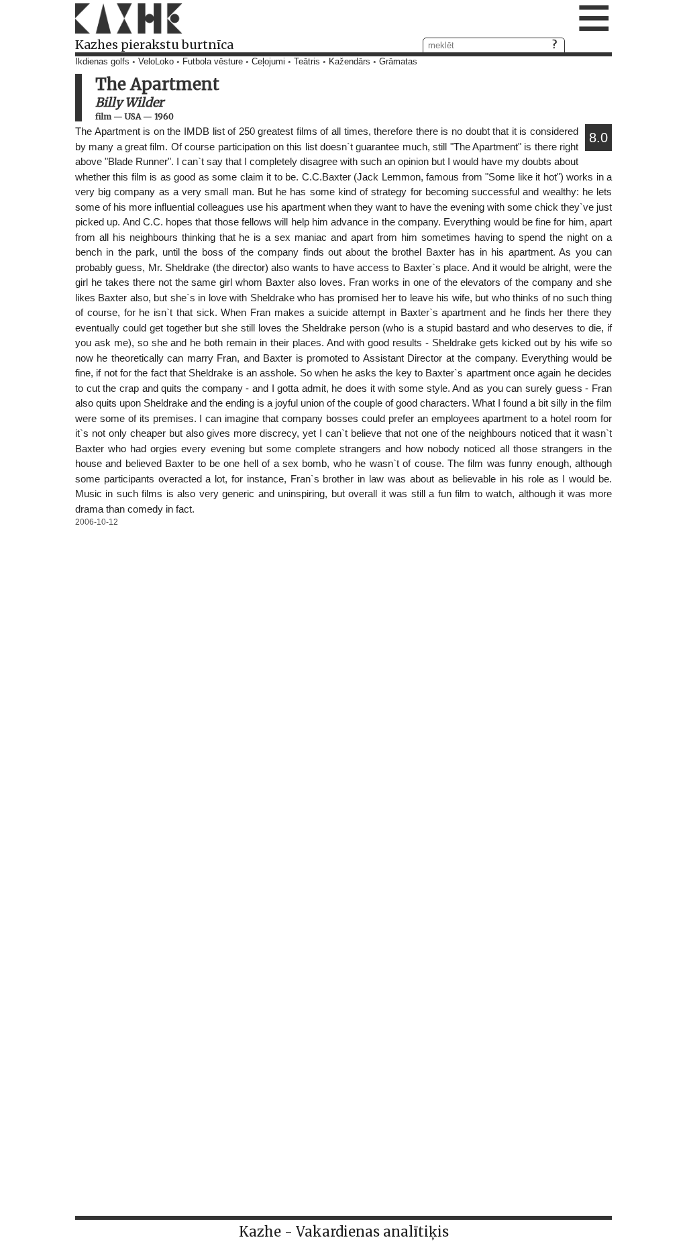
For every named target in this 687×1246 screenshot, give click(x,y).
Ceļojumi (268, 61)
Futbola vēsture (212, 61)
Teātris (307, 61)
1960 (164, 116)
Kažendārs (349, 61)
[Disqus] (343, 698)
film (103, 116)
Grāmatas (398, 61)
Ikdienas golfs (102, 61)
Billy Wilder (129, 102)
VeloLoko (156, 61)
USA (133, 116)
